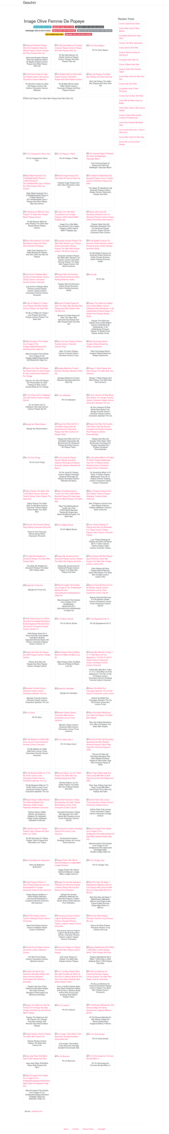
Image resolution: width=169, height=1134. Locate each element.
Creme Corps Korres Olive (129, 23)
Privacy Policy (88, 1129)
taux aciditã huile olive (54, 34)
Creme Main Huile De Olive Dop (131, 137)
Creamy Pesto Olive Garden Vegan (130, 70)
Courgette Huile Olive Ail (128, 59)
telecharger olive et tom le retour (38, 30)
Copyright (101, 1129)
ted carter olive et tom (42, 27)
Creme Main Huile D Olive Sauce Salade (132, 109)
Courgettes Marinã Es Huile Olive (130, 36)
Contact (75, 1129)
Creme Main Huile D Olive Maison (129, 29)
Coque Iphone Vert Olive (128, 47)
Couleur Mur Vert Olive (128, 83)
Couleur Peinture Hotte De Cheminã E (129, 53)
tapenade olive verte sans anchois (78, 34)
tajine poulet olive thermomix (64, 30)
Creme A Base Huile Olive (129, 64)
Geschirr (29, 2)
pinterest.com (37, 1111)
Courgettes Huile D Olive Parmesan (128, 89)
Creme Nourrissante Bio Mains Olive (131, 123)
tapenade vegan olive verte (63, 27)
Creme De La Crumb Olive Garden (129, 143)
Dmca (66, 1129)
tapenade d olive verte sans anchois (89, 27)
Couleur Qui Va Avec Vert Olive (131, 95)
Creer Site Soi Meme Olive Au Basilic (131, 101)
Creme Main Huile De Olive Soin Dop (131, 77)
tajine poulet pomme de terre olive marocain (95, 30)
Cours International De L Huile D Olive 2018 (132, 131)
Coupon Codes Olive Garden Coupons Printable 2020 (130, 116)
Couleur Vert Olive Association (131, 43)
